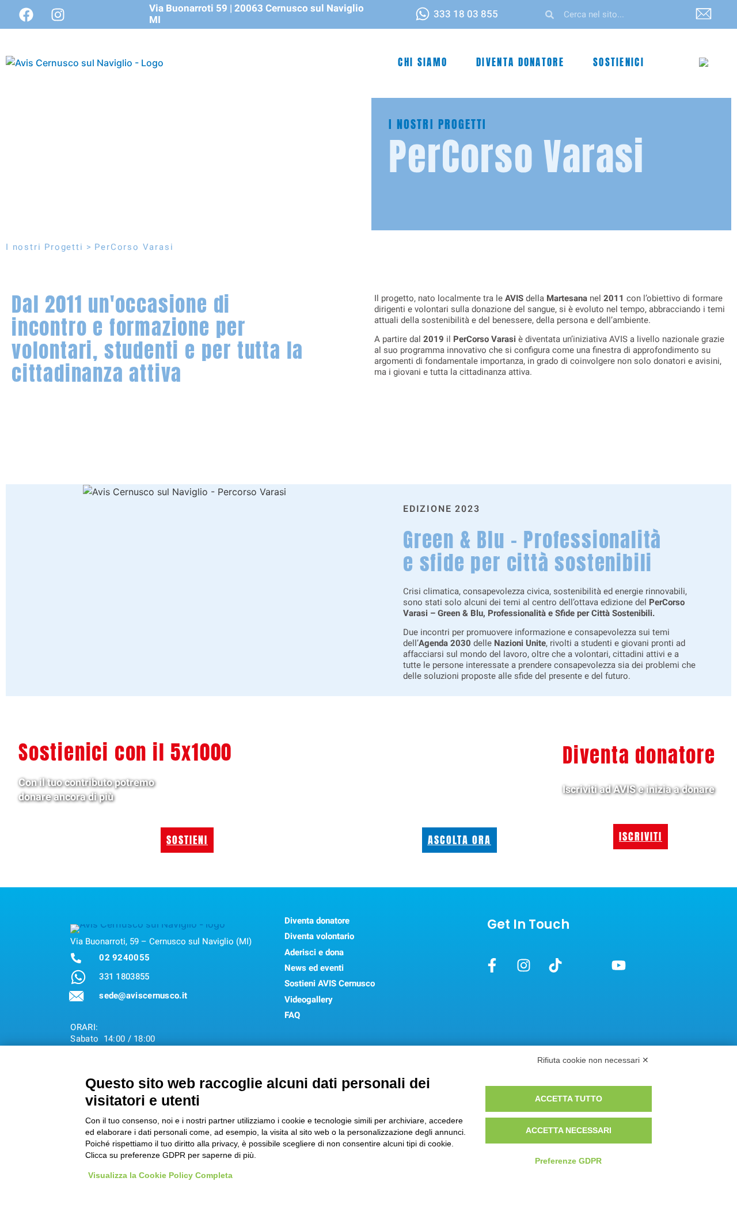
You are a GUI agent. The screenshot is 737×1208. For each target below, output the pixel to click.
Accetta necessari (568, 1130)
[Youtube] (619, 965)
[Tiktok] (555, 965)
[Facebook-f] (492, 965)
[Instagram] (57, 14)
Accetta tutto (568, 1098)
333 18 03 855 (466, 14)
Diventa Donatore (520, 62)
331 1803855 (124, 976)
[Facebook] (26, 14)
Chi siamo (422, 62)
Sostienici (618, 62)
